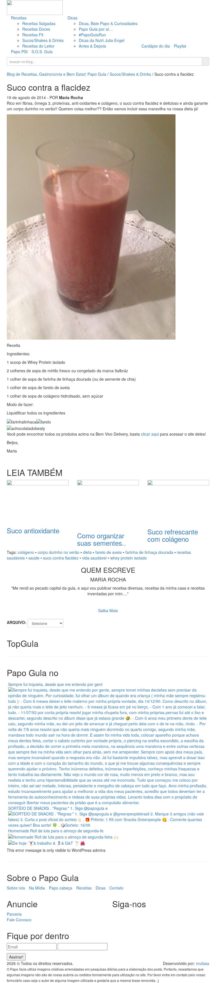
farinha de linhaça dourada (149, 552)
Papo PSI (19, 51)
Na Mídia (37, 888)
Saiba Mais (108, 610)
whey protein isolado (128, 558)
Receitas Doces (36, 29)
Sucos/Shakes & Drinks (43, 40)
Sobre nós (16, 888)
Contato (116, 888)
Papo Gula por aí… (96, 29)
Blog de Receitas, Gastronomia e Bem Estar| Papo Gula (56, 74)
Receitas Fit (32, 34)
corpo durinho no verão (58, 552)
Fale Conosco (19, 919)
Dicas (72, 18)
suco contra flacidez (60, 558)
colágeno (26, 552)
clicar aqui (150, 434)
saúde (33, 558)
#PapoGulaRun (92, 34)
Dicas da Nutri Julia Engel (101, 40)
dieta (87, 552)
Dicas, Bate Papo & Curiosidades (108, 23)
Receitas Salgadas (38, 23)
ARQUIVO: (16, 622)
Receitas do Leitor (38, 46)
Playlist (180, 46)
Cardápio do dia (155, 46)
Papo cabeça (60, 888)
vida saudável (94, 558)
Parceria (14, 914)
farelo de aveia (108, 552)
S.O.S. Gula (42, 51)
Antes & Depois (92, 46)
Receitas (18, 18)
